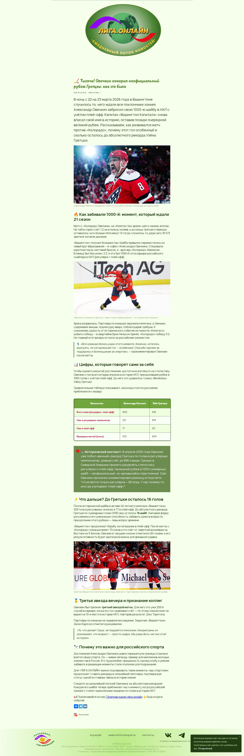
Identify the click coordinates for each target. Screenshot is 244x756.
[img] (123, 30)
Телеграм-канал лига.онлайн (124, 697)
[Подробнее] (205, 748)
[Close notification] (239, 736)
